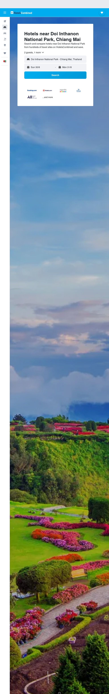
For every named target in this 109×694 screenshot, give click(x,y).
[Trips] (5, 53)
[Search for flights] (5, 21)
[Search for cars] (5, 33)
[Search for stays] (5, 27)
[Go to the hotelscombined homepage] (21, 12)
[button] (5, 12)
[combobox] (34, 52)
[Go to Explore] (5, 45)
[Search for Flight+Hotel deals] (5, 39)
